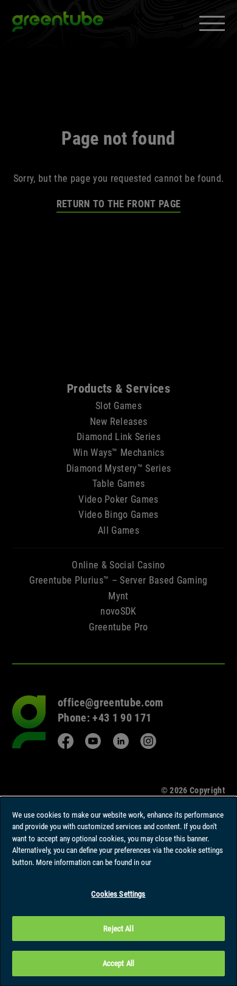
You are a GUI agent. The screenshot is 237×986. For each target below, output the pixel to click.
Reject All (118, 928)
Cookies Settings (118, 893)
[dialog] (118, 891)
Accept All (118, 963)
